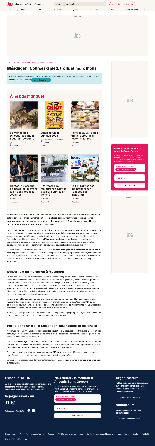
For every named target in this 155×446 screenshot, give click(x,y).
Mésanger (35, 62)
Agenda (75, 9)
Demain (38, 9)
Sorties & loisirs (94, 9)
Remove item (134, 169)
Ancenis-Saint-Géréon (29, 4)
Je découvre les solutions (129, 418)
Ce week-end (56, 9)
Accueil (9, 62)
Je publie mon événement (129, 397)
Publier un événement (123, 4)
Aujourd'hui (20, 9)
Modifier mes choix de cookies (70, 434)
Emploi (135, 434)
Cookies (50, 434)
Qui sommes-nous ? (13, 434)
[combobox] (129, 168)
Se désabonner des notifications (100, 434)
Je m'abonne (129, 185)
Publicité (145, 434)
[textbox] (136, 169)
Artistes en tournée (132, 9)
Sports (51, 62)
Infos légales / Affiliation (34, 434)
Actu (112, 9)
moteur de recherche (41, 80)
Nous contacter (123, 434)
